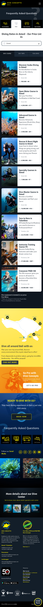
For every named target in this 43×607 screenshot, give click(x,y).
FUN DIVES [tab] (36, 54)
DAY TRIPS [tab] (21, 54)
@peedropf (25, 578)
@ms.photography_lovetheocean (30, 572)
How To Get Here (27, 26)
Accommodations (5, 26)
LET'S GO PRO (32, 385)
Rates (16, 26)
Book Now (38, 602)
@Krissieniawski (26, 575)
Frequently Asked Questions (21, 13)
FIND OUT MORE (10, 362)
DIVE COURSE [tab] (7, 54)
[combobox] (22, 43)
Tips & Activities (37, 26)
